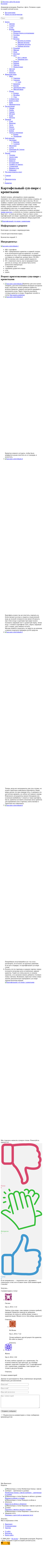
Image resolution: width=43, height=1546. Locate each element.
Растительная (10, 106)
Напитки (12, 72)
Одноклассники (10, 1526)
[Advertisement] (16, 1451)
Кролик (16, 86)
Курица (16, 93)
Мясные (16, 50)
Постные (16, 54)
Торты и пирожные (16, 132)
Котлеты (16, 39)
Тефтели (16, 65)
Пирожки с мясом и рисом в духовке (18, 1509)
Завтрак (12, 24)
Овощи (11, 108)
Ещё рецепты (10, 138)
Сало (19, 82)
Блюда (7, 22)
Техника (12, 155)
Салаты (12, 25)
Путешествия (14, 162)
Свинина (16, 80)
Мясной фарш (18, 89)
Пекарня (8, 119)
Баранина (16, 84)
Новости (12, 161)
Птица (11, 91)
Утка (15, 97)
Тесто (11, 125)
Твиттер (8, 1528)
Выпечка (12, 123)
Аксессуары (13, 157)
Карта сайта (9, 1535)
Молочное (12, 146)
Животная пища (10, 74)
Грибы (11, 110)
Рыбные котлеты (23, 46)
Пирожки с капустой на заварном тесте (19, 1515)
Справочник (13, 166)
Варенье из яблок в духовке (15, 1498)
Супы (11, 27)
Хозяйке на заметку (16, 164)
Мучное (12, 114)
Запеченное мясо (19, 87)
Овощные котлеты (24, 44)
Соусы (11, 147)
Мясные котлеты (23, 42)
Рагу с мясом (22, 57)
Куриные (16, 48)
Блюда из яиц (14, 101)
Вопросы (12, 159)
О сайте (8, 1531)
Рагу (15, 55)
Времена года (14, 168)
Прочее (7, 153)
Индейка (16, 95)
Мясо (11, 76)
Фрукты (12, 117)
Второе (11, 29)
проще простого (6, 212)
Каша (11, 116)
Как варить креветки (17, 295)
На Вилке (12, 1330)
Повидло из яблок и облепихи (16, 1504)
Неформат (12, 170)
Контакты (8, 1533)
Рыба (11, 102)
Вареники (16, 31)
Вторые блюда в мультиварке (23, 33)
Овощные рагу (23, 59)
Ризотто (16, 61)
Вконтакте (8, 1524)
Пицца (11, 127)
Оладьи (12, 129)
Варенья (16, 142)
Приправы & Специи (16, 149)
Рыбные (16, 63)
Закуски (12, 69)
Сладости (12, 151)
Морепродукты (14, 104)
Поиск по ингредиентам (13, 14)
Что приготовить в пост (13, 172)
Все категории (10, 12)
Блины (11, 131)
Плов (15, 52)
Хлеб (11, 121)
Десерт (11, 71)
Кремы (15, 134)
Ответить (8, 1319)
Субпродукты (14, 99)
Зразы (15, 37)
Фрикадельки (18, 67)
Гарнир (11, 112)
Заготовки (12, 140)
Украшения (17, 136)
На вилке (4, 3)
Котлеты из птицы (24, 40)
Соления (16, 144)
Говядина (16, 78)
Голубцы (16, 35)
